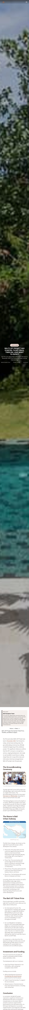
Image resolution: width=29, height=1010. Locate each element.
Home (11, 728)
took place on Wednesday (10, 796)
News (16, 728)
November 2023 (11, 741)
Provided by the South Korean (13, 976)
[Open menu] (26, 2)
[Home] (3, 2)
